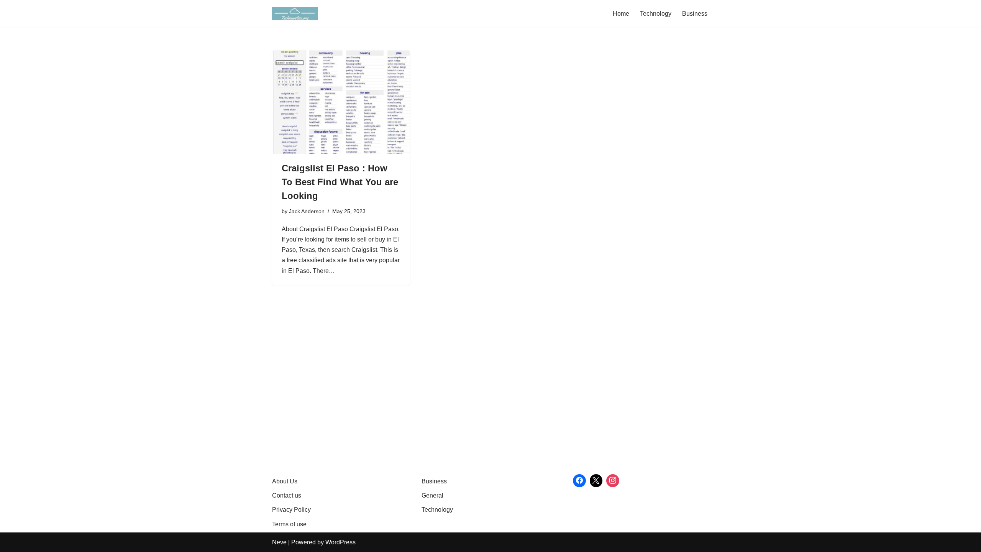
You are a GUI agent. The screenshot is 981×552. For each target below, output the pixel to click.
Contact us (286, 495)
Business (694, 13)
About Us (284, 481)
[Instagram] (612, 480)
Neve (279, 542)
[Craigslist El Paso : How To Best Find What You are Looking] (341, 102)
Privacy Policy (291, 509)
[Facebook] (579, 480)
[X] (596, 480)
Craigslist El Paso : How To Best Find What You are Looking (340, 182)
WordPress (340, 542)
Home (621, 13)
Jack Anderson (307, 211)
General (432, 495)
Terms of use (289, 524)
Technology (655, 13)
